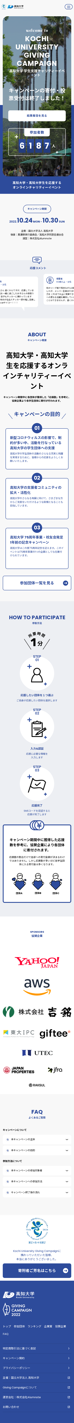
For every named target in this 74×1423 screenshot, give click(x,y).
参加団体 (19, 1326)
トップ (7, 1326)
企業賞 (48, 1326)
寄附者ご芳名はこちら (37, 1270)
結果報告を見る (37, 116)
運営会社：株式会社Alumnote (22, 1397)
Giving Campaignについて (20, 1387)
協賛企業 (60, 1326)
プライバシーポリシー (16, 1368)
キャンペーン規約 (14, 1358)
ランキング (34, 1326)
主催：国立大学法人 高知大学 (21, 1378)
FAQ (5, 1334)
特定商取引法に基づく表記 (19, 1348)
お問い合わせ (11, 1407)
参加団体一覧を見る (37, 583)
